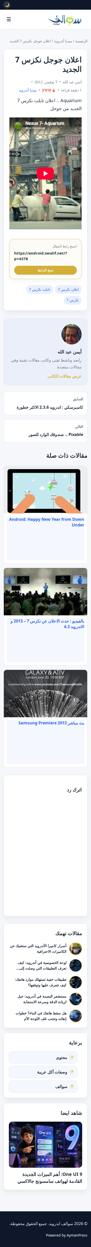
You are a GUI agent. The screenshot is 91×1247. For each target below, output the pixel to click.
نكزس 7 (72, 300)
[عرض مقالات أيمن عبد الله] (71, 334)
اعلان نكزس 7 (68, 289)
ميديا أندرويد (63, 40)
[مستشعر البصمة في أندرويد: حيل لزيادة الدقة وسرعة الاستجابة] (75, 998)
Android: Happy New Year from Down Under (46, 522)
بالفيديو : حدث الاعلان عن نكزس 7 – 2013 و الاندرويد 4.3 (47, 623)
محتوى (61, 1057)
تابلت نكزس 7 (39, 289)
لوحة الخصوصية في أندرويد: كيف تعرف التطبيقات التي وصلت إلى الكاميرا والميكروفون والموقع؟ (42, 968)
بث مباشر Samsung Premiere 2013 (51, 723)
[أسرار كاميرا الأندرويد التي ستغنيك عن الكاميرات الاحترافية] (75, 948)
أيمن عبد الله (70, 352)
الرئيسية (81, 40)
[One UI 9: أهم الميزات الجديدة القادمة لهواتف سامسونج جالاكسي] (45, 1144)
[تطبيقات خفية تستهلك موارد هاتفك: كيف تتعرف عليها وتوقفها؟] (75, 982)
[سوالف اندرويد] (64, 19)
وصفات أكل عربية (52, 1072)
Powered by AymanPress (66, 1235)
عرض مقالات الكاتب (65, 376)
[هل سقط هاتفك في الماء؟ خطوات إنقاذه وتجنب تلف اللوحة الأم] (75, 1015)
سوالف (61, 1086)
